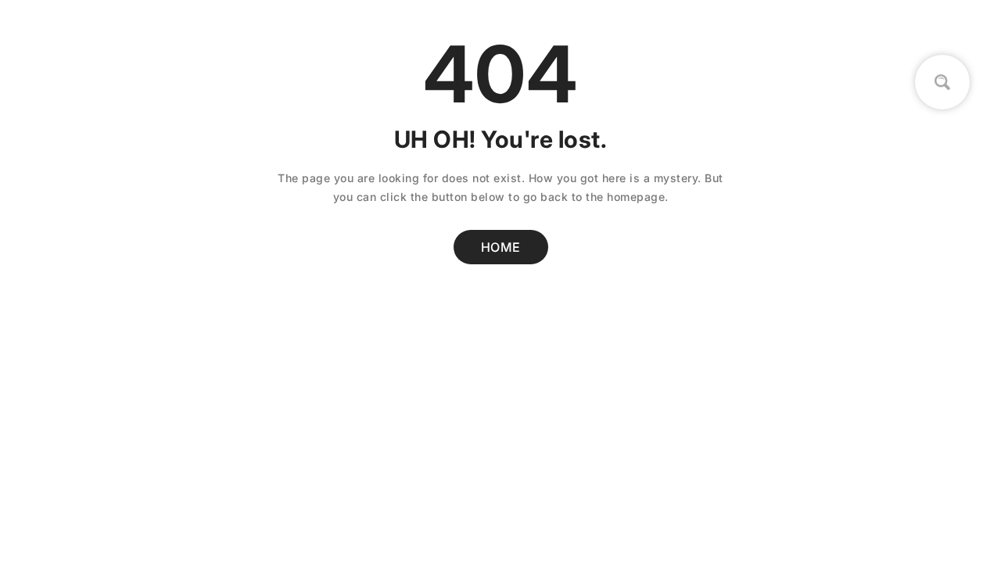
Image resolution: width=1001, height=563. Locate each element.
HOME (501, 247)
